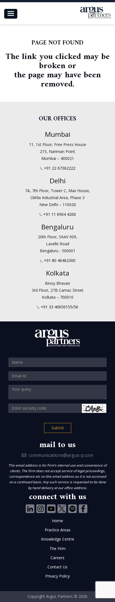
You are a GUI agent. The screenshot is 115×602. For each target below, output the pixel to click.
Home (57, 520)
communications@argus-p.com (60, 455)
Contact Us (57, 566)
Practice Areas (58, 529)
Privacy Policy (57, 576)
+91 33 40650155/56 (59, 306)
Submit (57, 427)
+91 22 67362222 (59, 168)
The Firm (57, 548)
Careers (57, 557)
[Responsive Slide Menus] (95, 12)
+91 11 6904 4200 (59, 214)
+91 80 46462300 (59, 260)
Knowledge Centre (57, 539)
